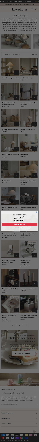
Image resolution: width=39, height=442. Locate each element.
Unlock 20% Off (19, 224)
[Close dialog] (37, 212)
